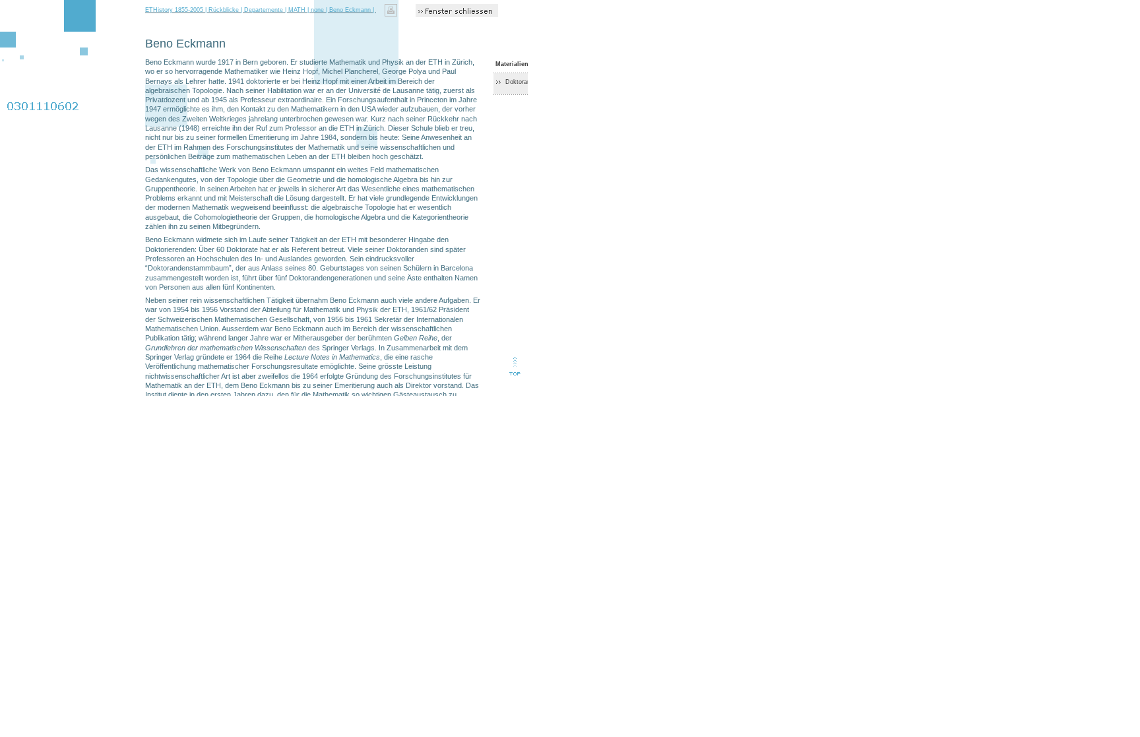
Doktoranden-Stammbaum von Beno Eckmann (569, 82)
